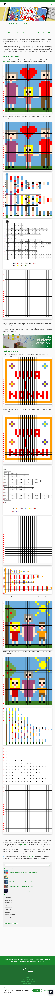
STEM (6, 905)
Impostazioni (46, 990)
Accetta (36, 990)
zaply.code (23, 844)
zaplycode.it (6, 61)
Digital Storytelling (9, 902)
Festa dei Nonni (8, 923)
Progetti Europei (27, 984)
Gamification (8, 904)
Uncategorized (8, 897)
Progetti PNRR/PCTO (9, 907)
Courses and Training (10, 914)
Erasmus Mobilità (9, 917)
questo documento (38, 961)
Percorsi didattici (8, 909)
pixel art (15, 923)
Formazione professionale (27, 981)
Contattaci (30, 856)
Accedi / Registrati (44, 1)
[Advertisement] (27, 943)
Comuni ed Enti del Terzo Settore (12, 911)
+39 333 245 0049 (7, 1)
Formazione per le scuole (27, 979)
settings (18, 992)
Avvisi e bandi (8, 899)
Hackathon (7, 912)
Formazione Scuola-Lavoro (11, 916)
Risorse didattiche (27, 26)
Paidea (27, 977)
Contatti (15, 1)
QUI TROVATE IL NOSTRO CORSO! (12, 334)
